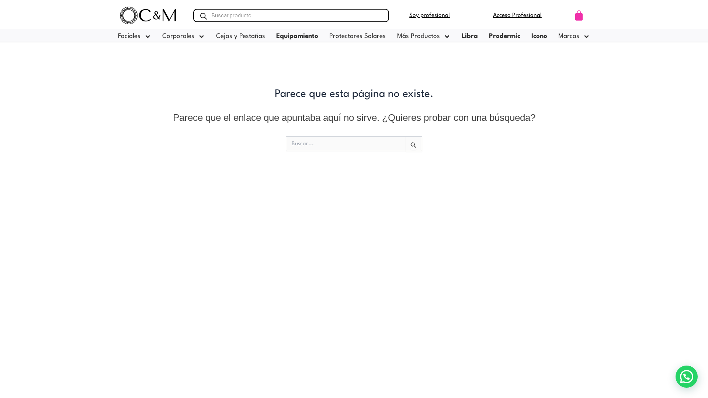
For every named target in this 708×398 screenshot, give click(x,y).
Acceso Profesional (517, 15)
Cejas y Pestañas (240, 36)
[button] (687, 377)
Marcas (568, 36)
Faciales (129, 36)
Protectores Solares (357, 36)
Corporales (178, 36)
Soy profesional (429, 15)
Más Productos (418, 36)
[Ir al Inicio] (148, 15)
